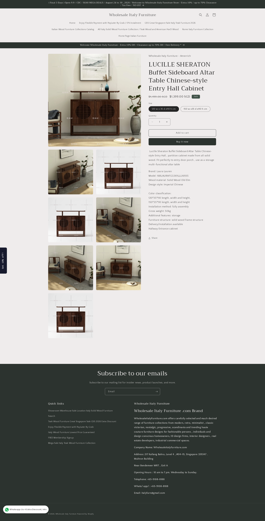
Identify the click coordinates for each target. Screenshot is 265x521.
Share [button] (154, 238)
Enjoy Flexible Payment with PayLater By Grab (71, 427)
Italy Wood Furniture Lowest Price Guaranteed (71, 432)
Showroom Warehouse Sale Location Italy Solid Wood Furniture (80, 411)
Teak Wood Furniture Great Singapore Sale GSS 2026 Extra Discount (82, 421)
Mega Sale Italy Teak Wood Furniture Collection (72, 443)
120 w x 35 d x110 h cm (164, 109)
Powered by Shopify (85, 514)
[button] (200, 14)
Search (51, 416)
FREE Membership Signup (61, 438)
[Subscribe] (156, 391)
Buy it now (182, 141)
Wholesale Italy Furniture (66, 514)
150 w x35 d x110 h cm (195, 109)
